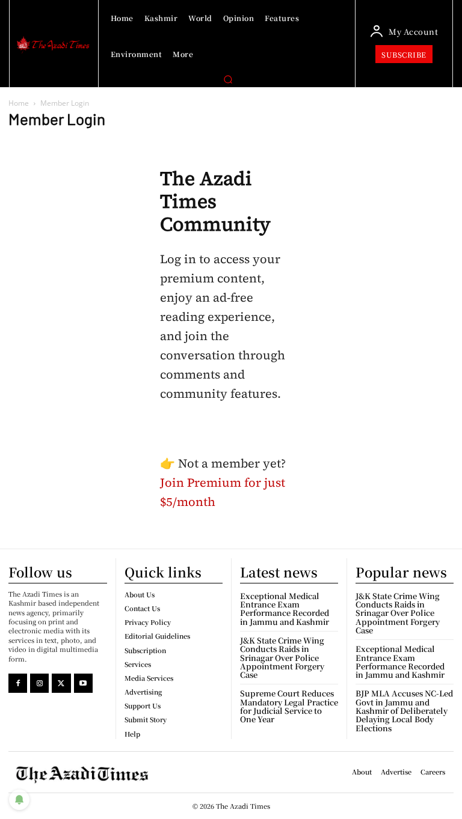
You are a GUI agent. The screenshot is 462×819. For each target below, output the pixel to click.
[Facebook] (17, 683)
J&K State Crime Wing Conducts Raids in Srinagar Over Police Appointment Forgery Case (282, 657)
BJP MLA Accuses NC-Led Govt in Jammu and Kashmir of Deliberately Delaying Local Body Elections (404, 710)
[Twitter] (61, 683)
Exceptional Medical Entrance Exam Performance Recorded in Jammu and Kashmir (284, 608)
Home (18, 103)
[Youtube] (83, 683)
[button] (228, 79)
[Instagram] (39, 683)
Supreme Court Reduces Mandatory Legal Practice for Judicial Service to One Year (289, 706)
